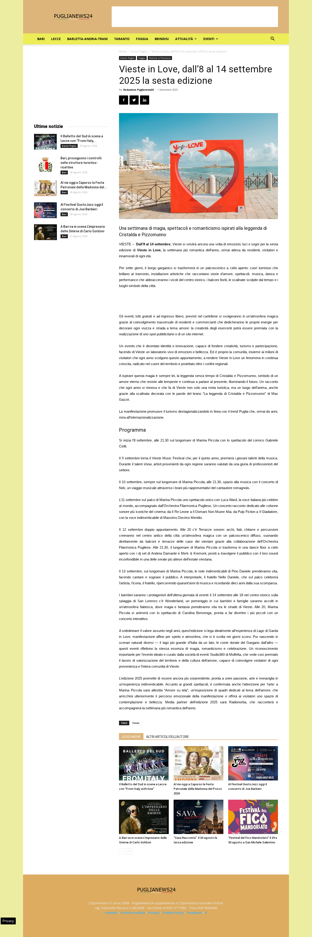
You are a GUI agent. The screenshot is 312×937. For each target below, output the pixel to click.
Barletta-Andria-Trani (87, 39)
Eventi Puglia (139, 51)
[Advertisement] (195, 16)
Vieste (135, 723)
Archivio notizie (132, 912)
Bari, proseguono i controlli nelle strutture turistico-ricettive (81, 162)
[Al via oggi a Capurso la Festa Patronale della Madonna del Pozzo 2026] (198, 763)
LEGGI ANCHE (131, 737)
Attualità (184, 39)
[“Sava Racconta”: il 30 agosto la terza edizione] (198, 817)
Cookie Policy (173, 912)
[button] (272, 39)
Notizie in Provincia (160, 58)
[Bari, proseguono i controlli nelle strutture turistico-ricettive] (45, 164)
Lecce (56, 39)
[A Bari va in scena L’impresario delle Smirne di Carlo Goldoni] (144, 817)
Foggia (142, 39)
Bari (41, 39)
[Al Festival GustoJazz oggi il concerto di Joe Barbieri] (253, 763)
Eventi (208, 39)
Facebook (194, 912)
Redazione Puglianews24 (138, 89)
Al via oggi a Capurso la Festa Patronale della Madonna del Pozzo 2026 (198, 789)
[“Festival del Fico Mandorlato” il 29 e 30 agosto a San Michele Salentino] (253, 817)
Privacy (153, 912)
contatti (111, 912)
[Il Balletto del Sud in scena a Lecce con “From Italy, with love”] (144, 763)
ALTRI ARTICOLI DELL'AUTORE (167, 737)
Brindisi (162, 39)
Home (123, 51)
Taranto (122, 39)
